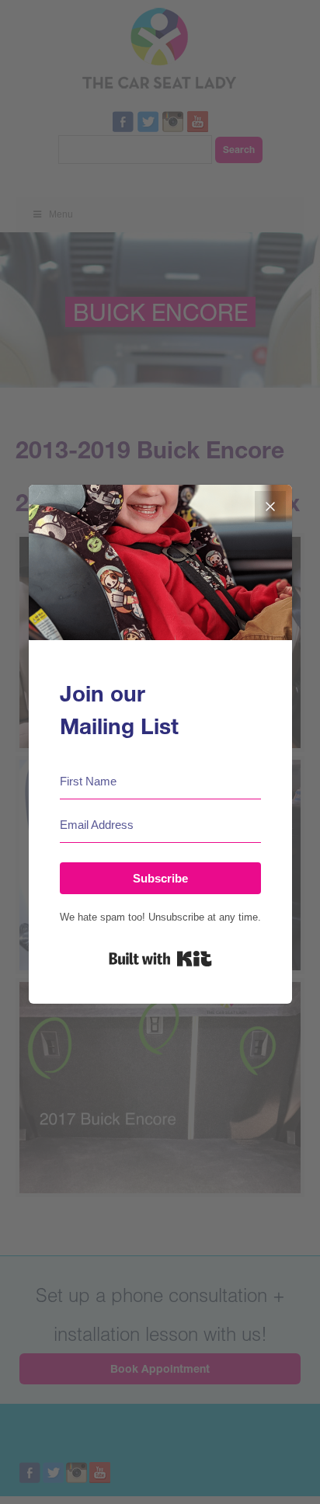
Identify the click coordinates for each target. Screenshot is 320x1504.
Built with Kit (160, 959)
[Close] (270, 506)
